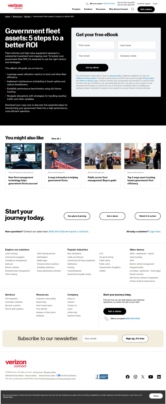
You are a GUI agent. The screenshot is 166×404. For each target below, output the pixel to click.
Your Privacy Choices (68, 375)
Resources (101, 9)
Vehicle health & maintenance (142, 281)
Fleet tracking (11, 274)
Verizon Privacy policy (47, 375)
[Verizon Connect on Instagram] (135, 377)
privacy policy (115, 76)
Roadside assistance (45, 267)
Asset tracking (11, 253)
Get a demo (146, 9)
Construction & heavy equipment (81, 260)
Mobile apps (42, 260)
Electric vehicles (12, 267)
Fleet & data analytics (14, 309)
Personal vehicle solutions (48, 264)
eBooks (27, 16)
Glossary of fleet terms (46, 312)
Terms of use (37, 372)
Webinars (40, 316)
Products (76, 9)
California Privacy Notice (86, 78)
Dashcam (9, 264)
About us (71, 298)
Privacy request (31, 375)
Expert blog (41, 302)
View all (55, 138)
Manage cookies (50, 372)
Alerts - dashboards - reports (142, 253)
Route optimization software (49, 271)
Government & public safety (79, 274)
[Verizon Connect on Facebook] (128, 377)
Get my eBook (92, 67)
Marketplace (42, 257)
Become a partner (12, 305)
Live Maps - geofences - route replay (145, 271)
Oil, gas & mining (106, 257)
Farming (70, 267)
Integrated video (136, 267)
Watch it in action (147, 216)
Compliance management (16, 260)
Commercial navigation (15, 257)
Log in (155, 4)
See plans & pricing (77, 216)
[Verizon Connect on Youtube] (150, 376)
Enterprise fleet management (17, 271)
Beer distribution (74, 253)
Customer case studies (46, 298)
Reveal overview (136, 274)
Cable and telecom (75, 257)
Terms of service (86, 81)
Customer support (143, 4)
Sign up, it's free (135, 338)
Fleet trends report (44, 305)
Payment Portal (73, 316)
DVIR (132, 260)
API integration (11, 298)
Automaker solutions (14, 302)
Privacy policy (148, 78)
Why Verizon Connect (118, 9)
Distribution (72, 264)
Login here (154, 231)
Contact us (72, 305)
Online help (72, 312)
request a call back (78, 231)
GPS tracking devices (46, 253)
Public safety (104, 260)
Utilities (102, 271)
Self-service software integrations (144, 278)
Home (7, 16)
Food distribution (74, 271)
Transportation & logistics (110, 267)
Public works (104, 264)
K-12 (101, 253)
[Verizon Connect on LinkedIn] (159, 377)
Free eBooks (41, 309)
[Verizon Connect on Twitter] (142, 376)
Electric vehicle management (142, 264)
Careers (70, 302)
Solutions (88, 9)
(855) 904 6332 (109, 4)
